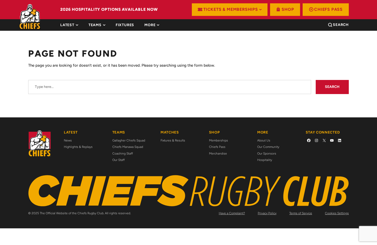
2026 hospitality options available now (109, 9)
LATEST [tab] (67, 25)
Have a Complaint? (232, 213)
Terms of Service (300, 213)
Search (332, 87)
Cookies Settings (337, 213)
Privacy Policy (267, 213)
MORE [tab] (149, 25)
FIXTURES (125, 25)
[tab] (125, 25)
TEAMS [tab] (95, 25)
